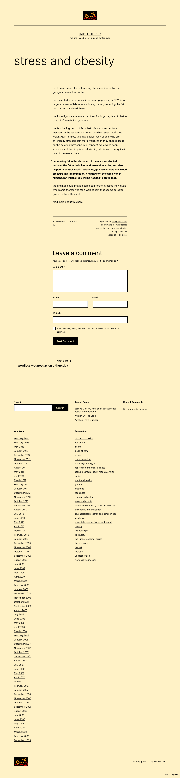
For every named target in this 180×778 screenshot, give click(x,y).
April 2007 (19, 677)
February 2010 (21, 535)
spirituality (80, 535)
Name (56, 297)
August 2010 (20, 509)
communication (83, 459)
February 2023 (21, 442)
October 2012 (21, 463)
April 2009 (19, 576)
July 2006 (19, 715)
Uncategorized (82, 555)
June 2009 (19, 568)
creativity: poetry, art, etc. (88, 463)
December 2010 (22, 493)
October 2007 (21, 652)
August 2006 (20, 711)
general (78, 484)
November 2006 (22, 698)
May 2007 (19, 673)
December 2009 (22, 543)
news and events (83, 501)
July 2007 (19, 665)
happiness (80, 493)
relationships (81, 530)
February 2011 (21, 484)
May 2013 (19, 446)
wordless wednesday (85, 560)
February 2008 (21, 635)
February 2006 (21, 736)
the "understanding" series (88, 539)
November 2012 (22, 459)
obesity (117, 235)
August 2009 (20, 560)
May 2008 (19, 623)
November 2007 (22, 648)
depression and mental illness (90, 467)
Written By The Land (85, 416)
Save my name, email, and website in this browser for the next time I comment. (88, 330)
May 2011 (19, 472)
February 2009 (21, 585)
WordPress (159, 761)
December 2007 (22, 644)
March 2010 (20, 530)
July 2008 (19, 614)
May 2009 (19, 572)
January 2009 (21, 589)
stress (124, 235)
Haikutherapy (90, 34)
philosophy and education (88, 509)
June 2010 (19, 518)
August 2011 (20, 467)
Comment (59, 267)
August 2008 (20, 610)
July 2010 (19, 514)
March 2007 (20, 681)
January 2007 (21, 690)
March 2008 (20, 631)
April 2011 (19, 476)
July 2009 (19, 564)
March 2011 (20, 480)
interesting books (84, 497)
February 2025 (21, 438)
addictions (80, 442)
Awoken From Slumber (86, 420)
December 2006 (22, 694)
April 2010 (19, 526)
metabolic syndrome (76, 120)
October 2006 (21, 702)
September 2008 (22, 606)
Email (96, 297)
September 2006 (22, 706)
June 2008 (19, 618)
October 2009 (21, 551)
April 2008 (19, 627)
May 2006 (19, 723)
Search (18, 402)
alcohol (78, 446)
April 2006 (19, 727)
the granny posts (83, 543)
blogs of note (81, 451)
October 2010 (21, 501)
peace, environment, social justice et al (95, 505)
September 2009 (22, 555)
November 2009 (22, 547)
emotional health (83, 480)
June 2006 (19, 719)
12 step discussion (84, 438)
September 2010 (22, 505)
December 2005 (22, 740)
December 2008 (22, 593)
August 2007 (20, 660)
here (80, 201)
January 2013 (21, 451)
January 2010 (21, 539)
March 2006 (20, 732)
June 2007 (19, 669)
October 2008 (21, 602)
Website (57, 313)
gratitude (79, 488)
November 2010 (22, 497)
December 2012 (22, 455)
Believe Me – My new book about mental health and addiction (95, 410)
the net (78, 547)
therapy (79, 551)
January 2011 (21, 488)
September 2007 (22, 656)
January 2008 (21, 639)
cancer (78, 455)
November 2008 (22, 597)
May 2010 (19, 522)
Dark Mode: (169, 774)
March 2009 (20, 581)
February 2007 (21, 686)
